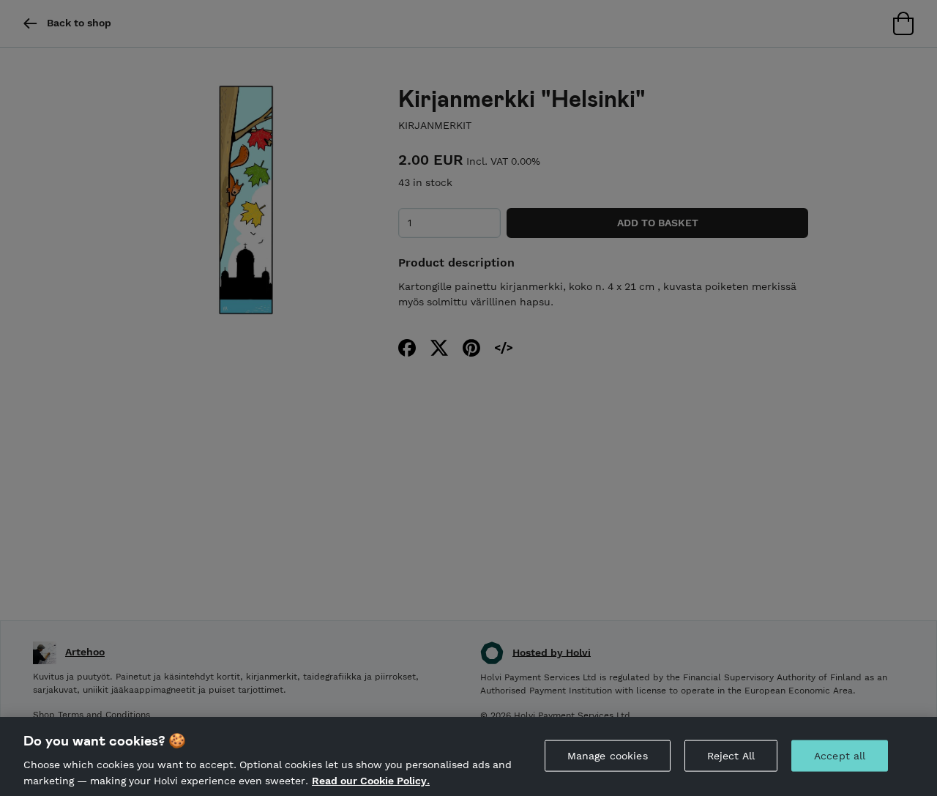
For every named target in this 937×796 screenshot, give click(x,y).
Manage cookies (607, 756)
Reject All (731, 756)
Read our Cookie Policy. (371, 780)
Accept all (839, 756)
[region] (468, 756)
